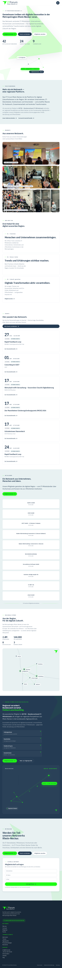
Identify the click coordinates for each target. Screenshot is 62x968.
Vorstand (4, 928)
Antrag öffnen (30, 884)
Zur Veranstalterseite (10, 349)
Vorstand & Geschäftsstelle (25, 118)
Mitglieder (4, 930)
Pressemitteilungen (7, 943)
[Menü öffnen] (58, 3)
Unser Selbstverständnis (8, 118)
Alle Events (5, 937)
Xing (3, 957)
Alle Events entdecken (10, 326)
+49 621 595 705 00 (7, 952)
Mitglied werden (8, 34)
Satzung (58, 965)
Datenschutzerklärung (49, 965)
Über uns (4, 926)
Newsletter (5, 944)
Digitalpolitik (5, 941)
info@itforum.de (6, 950)
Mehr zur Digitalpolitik (26, 760)
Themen (4, 939)
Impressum (39, 965)
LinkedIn (4, 955)
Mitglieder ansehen (39, 34)
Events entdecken (25, 34)
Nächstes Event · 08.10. (37, 72)
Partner (4, 932)
